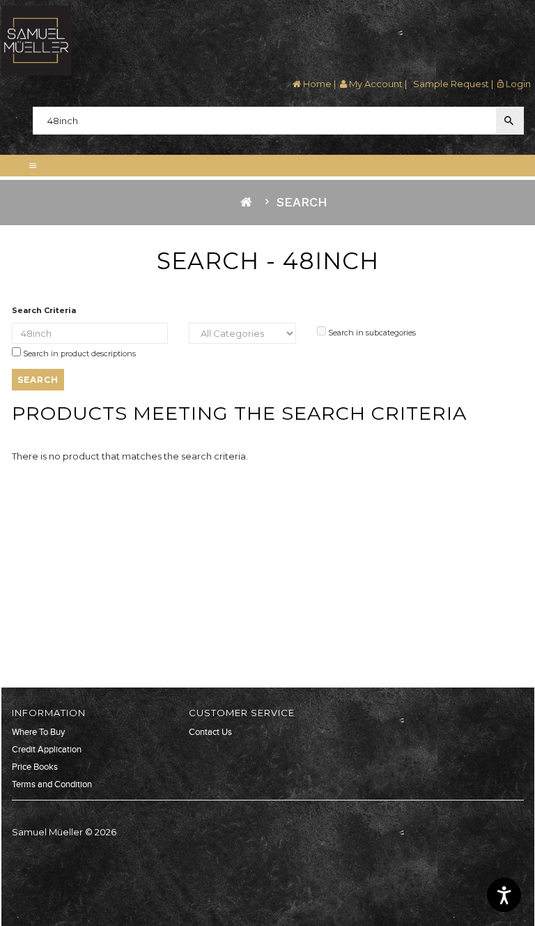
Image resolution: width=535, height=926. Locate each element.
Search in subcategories (371, 332)
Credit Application (47, 749)
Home (316, 83)
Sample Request (450, 83)
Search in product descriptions (78, 353)
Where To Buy (38, 732)
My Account (375, 83)
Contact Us (210, 732)
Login (517, 83)
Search (302, 202)
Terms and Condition (52, 784)
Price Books (35, 767)
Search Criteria (44, 310)
